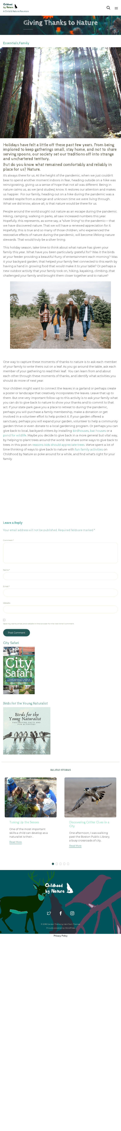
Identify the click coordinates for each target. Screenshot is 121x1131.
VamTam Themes (72, 924)
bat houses (98, 431)
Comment (8, 540)
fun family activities (89, 449)
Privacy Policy (60, 935)
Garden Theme (54, 924)
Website (6, 603)
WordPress (70, 928)
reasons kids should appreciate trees (58, 445)
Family (24, 43)
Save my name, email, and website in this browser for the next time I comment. (38, 623)
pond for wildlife (14, 435)
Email (6, 586)
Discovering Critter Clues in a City (89, 824)
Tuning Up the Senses (24, 822)
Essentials (10, 43)
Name (6, 570)
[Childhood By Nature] (16, 5)
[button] (15, 842)
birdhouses (81, 431)
